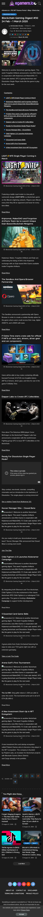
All (14, 31)
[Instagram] (19, 884)
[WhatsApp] (18, 34)
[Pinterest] (15, 34)
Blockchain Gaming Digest (23, 31)
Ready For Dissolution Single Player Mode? (21, 126)
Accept (21, 914)
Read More (6, 212)
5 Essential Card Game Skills (15, 140)
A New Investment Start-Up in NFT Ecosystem (21, 147)
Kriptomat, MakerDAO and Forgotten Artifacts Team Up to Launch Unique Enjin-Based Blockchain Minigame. (21, 104)
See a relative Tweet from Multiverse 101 (16, 502)
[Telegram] (25, 34)
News (34, 843)
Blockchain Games (9, 14)
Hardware (28, 810)
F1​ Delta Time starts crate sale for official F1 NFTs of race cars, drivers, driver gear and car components (20, 116)
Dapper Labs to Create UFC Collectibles (19, 122)
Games (6, 810)
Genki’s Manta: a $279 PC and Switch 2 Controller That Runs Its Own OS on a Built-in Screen (31, 819)
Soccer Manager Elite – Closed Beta (18, 130)
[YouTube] (24, 884)
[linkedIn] (20, 34)
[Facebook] (10, 34)
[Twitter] (12, 34)
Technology (7, 843)
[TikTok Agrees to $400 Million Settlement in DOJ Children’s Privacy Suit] (11, 838)
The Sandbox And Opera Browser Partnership (21, 110)
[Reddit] (23, 34)
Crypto (27, 843)
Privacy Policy (25, 910)
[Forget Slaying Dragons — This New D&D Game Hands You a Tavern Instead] (11, 805)
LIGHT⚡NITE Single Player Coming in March (21, 98)
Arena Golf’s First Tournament (16, 143)
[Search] (38, 3)
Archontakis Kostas (17, 26)
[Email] (28, 34)
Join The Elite (7, 550)
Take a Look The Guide (10, 656)
